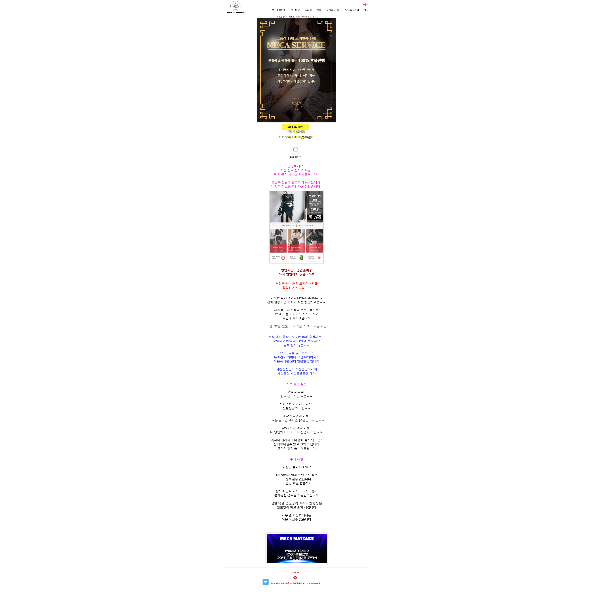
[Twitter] (266, 582)
